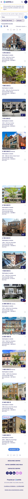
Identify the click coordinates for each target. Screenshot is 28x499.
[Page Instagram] (7, 473)
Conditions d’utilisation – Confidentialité (14, 486)
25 (24, 49)
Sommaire (7, 26)
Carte (4, 26)
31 (24, 366)
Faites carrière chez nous (14, 464)
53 (24, 300)
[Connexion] (25, 2)
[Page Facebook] (10, 473)
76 (24, 82)
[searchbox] (13, 14)
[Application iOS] (17, 473)
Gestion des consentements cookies (14, 490)
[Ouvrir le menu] (1, 2)
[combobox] (14, 14)
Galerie (1, 26)
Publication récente (20, 26)
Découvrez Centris (14, 461)
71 (24, 398)
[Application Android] (20, 473)
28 (24, 115)
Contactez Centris (14, 468)
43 (24, 201)
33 (24, 431)
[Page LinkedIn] (14, 473)
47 (24, 267)
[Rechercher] (22, 2)
